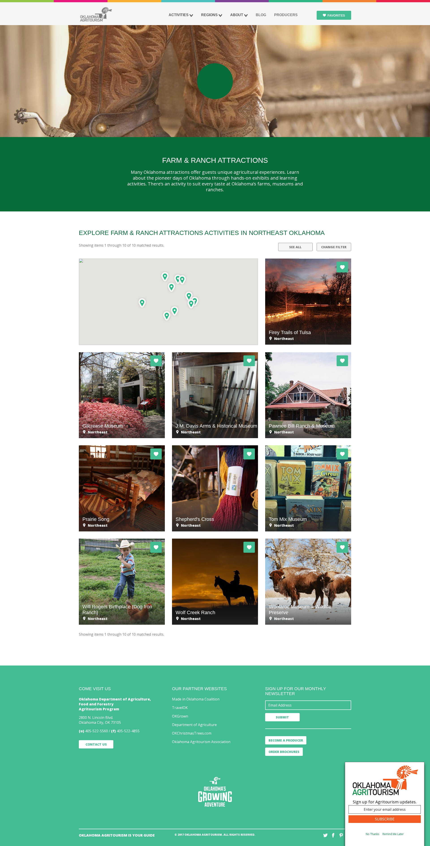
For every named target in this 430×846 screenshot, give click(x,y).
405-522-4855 (128, 731)
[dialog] (384, 804)
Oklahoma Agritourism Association (201, 741)
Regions (209, 15)
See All (295, 247)
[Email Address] (308, 705)
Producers (286, 15)
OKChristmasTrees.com (191, 733)
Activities (179, 15)
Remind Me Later (393, 834)
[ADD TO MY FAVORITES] (342, 267)
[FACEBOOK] (333, 835)
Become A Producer (286, 740)
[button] (166, 315)
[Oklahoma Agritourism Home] (96, 14)
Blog (261, 15)
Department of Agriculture (194, 724)
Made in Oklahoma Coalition (195, 699)
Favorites (336, 15)
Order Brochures (284, 752)
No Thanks (372, 834)
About (236, 15)
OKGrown (180, 716)
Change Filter (333, 247)
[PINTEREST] (341, 835)
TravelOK (180, 707)
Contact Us (96, 744)
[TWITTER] (325, 835)
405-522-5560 (96, 731)
